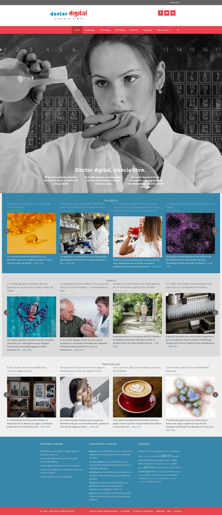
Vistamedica (174, 2)
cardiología (159, 451)
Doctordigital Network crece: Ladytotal (60, 465)
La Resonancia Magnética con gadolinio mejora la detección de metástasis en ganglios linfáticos (109, 486)
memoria (170, 471)
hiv (167, 467)
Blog (169, 511)
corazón (156, 456)
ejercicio (142, 463)
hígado (171, 468)
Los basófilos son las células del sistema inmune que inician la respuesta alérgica (110, 454)
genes (175, 463)
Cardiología (90, 30)
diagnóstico (167, 460)
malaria (157, 472)
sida (166, 478)
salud (162, 478)
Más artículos (163, 30)
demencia (149, 460)
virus (158, 481)
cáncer (166, 455)
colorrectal (147, 456)
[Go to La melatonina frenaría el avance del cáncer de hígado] (137, 233)
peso (158, 478)
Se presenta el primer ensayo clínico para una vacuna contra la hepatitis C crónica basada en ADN (31, 287)
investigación (146, 471)
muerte (178, 471)
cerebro (167, 451)
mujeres (141, 475)
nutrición (165, 475)
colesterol (175, 451)
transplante (142, 482)
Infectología (105, 30)
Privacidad (125, 511)
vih (154, 481)
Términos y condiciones (142, 511)
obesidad (173, 475)
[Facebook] (160, 13)
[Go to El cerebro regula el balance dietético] (190, 393)
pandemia (152, 478)
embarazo (150, 464)
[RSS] (172, 13)
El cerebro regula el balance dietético (185, 367)
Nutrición (134, 30)
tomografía (172, 478)
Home (77, 30)
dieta (174, 460)
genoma (141, 468)
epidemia (168, 464)
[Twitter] (166, 13)
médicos (147, 475)
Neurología (120, 30)
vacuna (149, 481)
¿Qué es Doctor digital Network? (103, 511)
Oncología (147, 30)
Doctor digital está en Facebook (56, 476)
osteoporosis (143, 478)
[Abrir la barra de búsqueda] (178, 30)
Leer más (17, 263)
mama (163, 471)
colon (140, 456)
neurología (156, 475)
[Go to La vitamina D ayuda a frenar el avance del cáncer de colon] (190, 233)
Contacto (178, 511)
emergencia (159, 464)
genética (149, 467)
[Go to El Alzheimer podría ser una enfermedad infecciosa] (137, 397)
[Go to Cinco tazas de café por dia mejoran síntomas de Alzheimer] (84, 397)
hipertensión (161, 467)
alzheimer (143, 451)
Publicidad (160, 511)
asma (151, 451)
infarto (177, 467)
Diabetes (158, 460)
